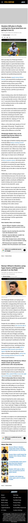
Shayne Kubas (6, 276)
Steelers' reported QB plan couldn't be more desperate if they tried (13, 235)
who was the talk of (20, 325)
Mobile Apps (4, 500)
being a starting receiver (17, 142)
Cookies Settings (17, 510)
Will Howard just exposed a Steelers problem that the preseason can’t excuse (14, 243)
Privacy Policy (17, 502)
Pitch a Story (4, 502)
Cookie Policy (16, 505)
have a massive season (8, 160)
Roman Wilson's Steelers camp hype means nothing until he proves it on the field (13, 227)
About (2, 495)
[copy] (10, 37)
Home (2, 255)
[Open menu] (2, 2)
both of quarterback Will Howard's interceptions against (12, 349)
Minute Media (8, 513)
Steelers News (8, 255)
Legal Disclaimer (5, 507)
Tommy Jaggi (6, 35)
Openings (15, 495)
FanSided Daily (17, 500)
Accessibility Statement (19, 507)
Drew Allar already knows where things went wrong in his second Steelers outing (14, 239)
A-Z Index (3, 510)
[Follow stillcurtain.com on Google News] (25, 250)
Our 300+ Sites (17, 497)
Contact (3, 497)
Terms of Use (4, 505)
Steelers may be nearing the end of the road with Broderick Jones (13, 231)
